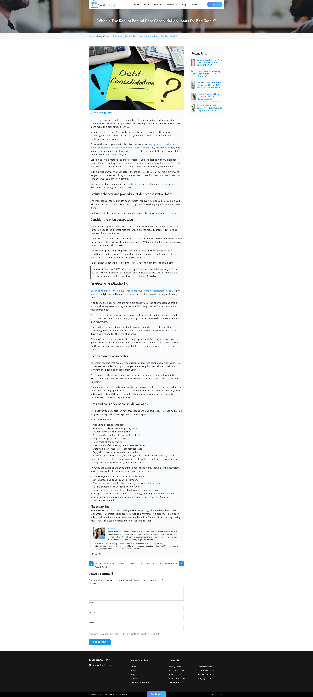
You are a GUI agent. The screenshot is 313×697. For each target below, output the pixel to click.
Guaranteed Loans (206, 670)
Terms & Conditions (140, 682)
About (146, 4)
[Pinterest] (93, 554)
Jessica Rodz (98, 113)
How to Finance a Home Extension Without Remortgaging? (209, 96)
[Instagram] (100, 554)
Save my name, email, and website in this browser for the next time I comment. (125, 634)
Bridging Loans (205, 678)
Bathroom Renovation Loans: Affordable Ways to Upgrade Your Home (209, 108)
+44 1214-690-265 (100, 660)
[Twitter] (96, 554)
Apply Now (214, 4)
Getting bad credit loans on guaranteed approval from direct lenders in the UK (132, 290)
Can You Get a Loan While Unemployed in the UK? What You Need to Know (209, 85)
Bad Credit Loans (176, 670)
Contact (194, 4)
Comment (94, 583)
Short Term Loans (177, 678)
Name (92, 602)
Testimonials (171, 4)
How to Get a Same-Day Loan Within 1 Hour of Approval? (209, 73)
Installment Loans (206, 674)
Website (92, 622)
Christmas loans (205, 666)
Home (136, 4)
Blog (184, 4)
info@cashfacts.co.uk (101, 665)
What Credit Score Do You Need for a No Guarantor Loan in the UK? (209, 62)
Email (92, 612)
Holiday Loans (175, 674)
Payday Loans (175, 666)
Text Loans (174, 682)
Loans (157, 4)
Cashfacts (108, 694)
